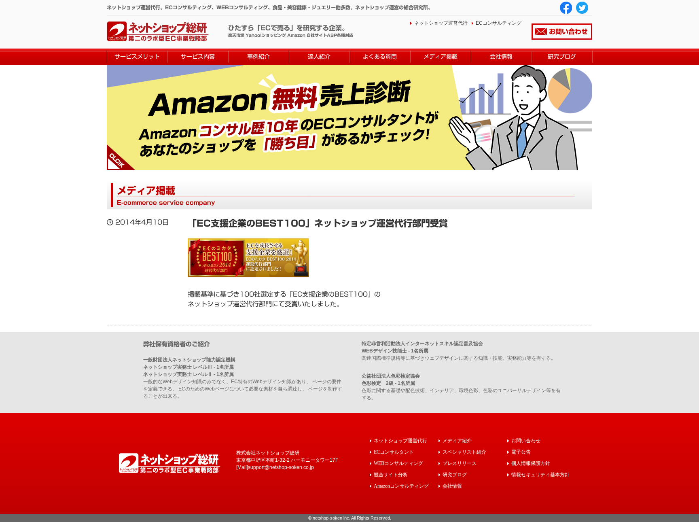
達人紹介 (319, 56)
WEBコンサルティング (398, 463)
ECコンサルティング (498, 23)
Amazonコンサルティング (401, 485)
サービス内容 (198, 56)
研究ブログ (562, 56)
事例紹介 (258, 56)
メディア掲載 (441, 56)
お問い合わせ (568, 31)
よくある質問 (380, 56)
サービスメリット (137, 56)
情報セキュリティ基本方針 (540, 474)
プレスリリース (460, 463)
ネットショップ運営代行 (441, 23)
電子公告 (521, 451)
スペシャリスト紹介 (464, 451)
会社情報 (501, 56)
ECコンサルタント (394, 451)
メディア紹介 (457, 440)
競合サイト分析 (391, 474)
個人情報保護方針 (530, 463)
